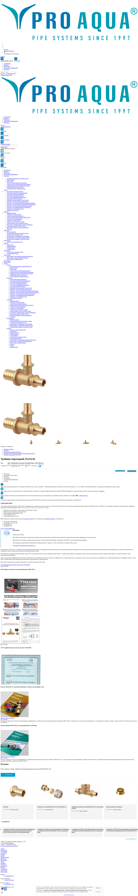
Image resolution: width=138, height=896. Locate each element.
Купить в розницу (120, 471)
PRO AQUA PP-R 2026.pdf (8, 756)
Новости (6, 65)
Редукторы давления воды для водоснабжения (19, 224)
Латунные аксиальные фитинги (15, 194)
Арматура (6, 230)
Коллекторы (7, 240)
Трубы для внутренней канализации (17, 183)
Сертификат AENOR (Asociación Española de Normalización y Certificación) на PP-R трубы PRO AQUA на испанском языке (19, 831)
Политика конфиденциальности (9, 846)
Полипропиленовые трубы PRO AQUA (18, 178)
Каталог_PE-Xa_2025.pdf (7, 718)
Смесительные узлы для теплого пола (17, 223)
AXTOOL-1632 (28, 518)
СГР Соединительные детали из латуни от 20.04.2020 (15, 564)
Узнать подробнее (15, 809)
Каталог (3, 56)
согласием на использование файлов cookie (54, 890)
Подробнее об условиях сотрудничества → (24, 545)
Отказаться (98, 891)
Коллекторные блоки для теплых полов (18, 233)
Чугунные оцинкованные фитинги (16, 197)
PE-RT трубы (10, 180)
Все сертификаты (131, 839)
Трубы (5, 190)
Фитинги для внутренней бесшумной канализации (21, 203)
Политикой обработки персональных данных (76, 890)
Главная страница (8, 449)
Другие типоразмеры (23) (8, 528)
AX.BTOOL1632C (50, 518)
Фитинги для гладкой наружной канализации (19, 206)
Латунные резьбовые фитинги (15, 196)
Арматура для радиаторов (14, 214)
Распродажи (7, 262)
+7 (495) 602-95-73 (10, 73)
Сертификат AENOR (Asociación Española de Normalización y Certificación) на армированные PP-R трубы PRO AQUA (88, 830)
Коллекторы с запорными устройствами (18, 236)
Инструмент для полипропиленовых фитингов (20, 256)
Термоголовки (11, 247)
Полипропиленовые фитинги (15, 191)
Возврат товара (5, 857)
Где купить (4, 853)
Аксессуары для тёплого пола (15, 252)
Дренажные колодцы (12, 210)
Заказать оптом (132, 471)
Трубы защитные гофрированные (16, 188)
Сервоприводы (11, 249)
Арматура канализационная (14, 219)
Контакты (6, 69)
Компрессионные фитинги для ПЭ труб (18, 200)
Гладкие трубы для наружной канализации (18, 184)
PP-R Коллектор (11, 232)
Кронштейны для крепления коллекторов (18, 237)
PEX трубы (10, 181)
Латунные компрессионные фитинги (17, 193)
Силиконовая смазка (12, 253)
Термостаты (10, 245)
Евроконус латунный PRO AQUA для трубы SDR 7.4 (17, 806)
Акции (6, 263)
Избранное (4, 147)
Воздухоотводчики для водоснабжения (17, 227)
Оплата (3, 856)
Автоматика (7, 250)
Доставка (101, 491)
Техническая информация (11, 68)
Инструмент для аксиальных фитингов (17, 257)
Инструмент (7, 260)
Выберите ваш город (6, 75)
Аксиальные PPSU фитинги (14, 198)
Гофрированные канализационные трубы (18, 185)
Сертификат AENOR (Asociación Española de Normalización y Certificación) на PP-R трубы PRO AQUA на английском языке (53, 831)
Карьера (3, 854)
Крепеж (6, 243)
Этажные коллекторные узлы (15, 234)
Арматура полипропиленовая (15, 216)
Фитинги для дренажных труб (15, 208)
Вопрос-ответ (14, 347)
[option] (17, 798)
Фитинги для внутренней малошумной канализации (21, 204)
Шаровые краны (11, 213)
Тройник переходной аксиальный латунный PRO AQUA (19, 453)
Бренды (12, 344)
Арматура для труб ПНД (13, 220)
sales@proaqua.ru (8, 843)
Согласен (98, 887)
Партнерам (7, 66)
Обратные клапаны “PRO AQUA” (16, 226)
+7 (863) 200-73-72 (9, 884)
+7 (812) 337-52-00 (9, 880)
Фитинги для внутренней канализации (17, 201)
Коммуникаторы (11, 246)
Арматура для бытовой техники (15, 221)
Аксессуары (7, 255)
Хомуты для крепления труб (14, 242)
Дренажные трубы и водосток (15, 187)
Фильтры (9, 229)
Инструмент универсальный (15, 259)
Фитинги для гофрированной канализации (19, 207)
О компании (7, 63)
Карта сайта (4, 860)
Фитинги (6, 211)
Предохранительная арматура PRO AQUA (18, 217)
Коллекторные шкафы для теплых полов (18, 239)
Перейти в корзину (9, 51)
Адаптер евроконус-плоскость (80, 806)
